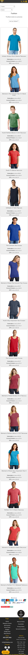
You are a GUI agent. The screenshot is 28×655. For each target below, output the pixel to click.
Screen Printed (10, 61)
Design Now (7, 631)
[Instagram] (7, 650)
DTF (10, 63)
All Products (7, 625)
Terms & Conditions (21, 629)
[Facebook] (6, 647)
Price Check (7, 627)
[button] (24, 1)
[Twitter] (9, 647)
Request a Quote (7, 623)
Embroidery (10, 59)
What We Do (7, 633)
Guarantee (21, 624)
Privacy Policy (20, 626)
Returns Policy (21, 621)
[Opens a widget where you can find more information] (5, 652)
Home (7, 621)
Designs (7, 629)
